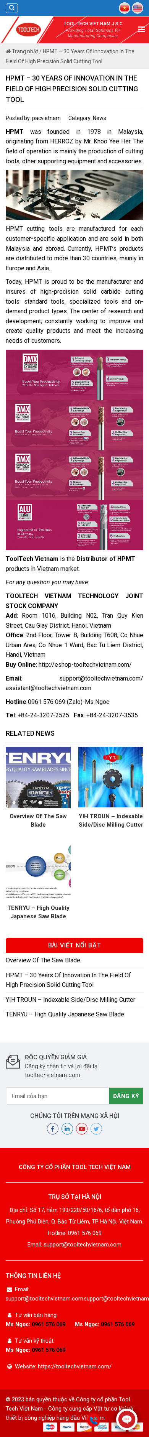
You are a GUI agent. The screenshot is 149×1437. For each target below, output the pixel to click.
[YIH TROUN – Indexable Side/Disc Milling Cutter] (110, 777)
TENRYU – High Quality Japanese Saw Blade (38, 912)
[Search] (12, 8)
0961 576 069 (48, 1324)
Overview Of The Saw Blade (38, 820)
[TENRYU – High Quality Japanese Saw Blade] (38, 868)
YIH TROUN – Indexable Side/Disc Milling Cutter (111, 820)
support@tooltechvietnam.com (100, 678)
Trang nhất (24, 51)
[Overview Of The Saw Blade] (38, 777)
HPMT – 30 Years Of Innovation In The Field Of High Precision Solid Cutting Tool (68, 980)
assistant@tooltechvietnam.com (48, 688)
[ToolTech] (28, 29)
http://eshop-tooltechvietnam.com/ (85, 664)
